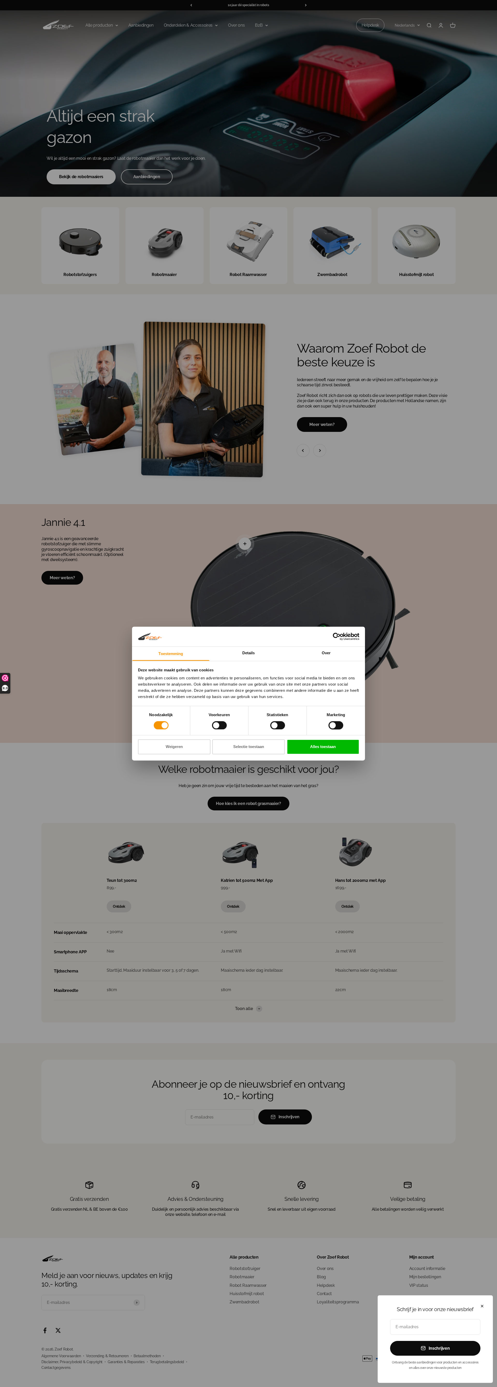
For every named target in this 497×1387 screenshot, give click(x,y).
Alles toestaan (323, 747)
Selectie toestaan (248, 747)
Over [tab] (326, 653)
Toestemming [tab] (170, 654)
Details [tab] (248, 653)
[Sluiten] (482, 1306)
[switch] (219, 725)
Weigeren (174, 747)
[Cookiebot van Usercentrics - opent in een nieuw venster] (336, 636)
